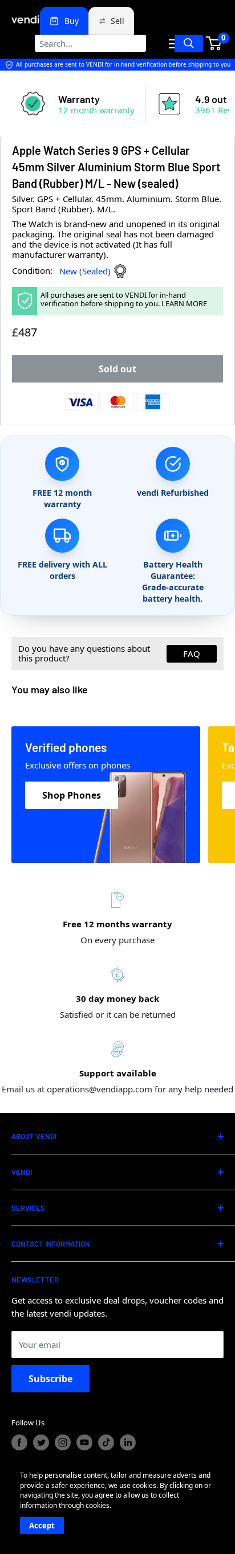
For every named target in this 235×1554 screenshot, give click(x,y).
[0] (214, 43)
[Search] (189, 43)
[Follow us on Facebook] (19, 1442)
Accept (42, 1525)
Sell (117, 20)
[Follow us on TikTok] (106, 1442)
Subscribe (50, 1378)
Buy (71, 20)
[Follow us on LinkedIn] (128, 1442)
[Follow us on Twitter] (41, 1442)
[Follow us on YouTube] (84, 1442)
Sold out (117, 369)
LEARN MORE (184, 303)
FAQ (191, 653)
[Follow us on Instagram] (63, 1442)
